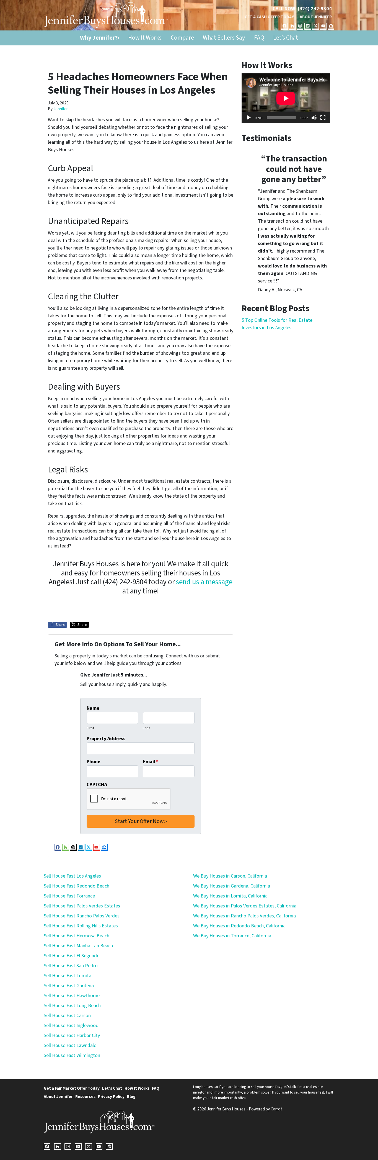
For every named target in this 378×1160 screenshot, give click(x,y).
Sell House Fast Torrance (69, 895)
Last (146, 728)
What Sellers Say (224, 38)
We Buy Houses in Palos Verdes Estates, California (244, 905)
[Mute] (314, 117)
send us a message (204, 582)
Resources (85, 1097)
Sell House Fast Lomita (67, 975)
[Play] (249, 117)
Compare (182, 38)
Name (93, 708)
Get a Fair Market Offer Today (72, 1088)
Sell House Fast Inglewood (71, 1025)
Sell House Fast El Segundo (72, 955)
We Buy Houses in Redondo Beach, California (239, 925)
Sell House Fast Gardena (69, 985)
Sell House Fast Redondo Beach (76, 886)
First (90, 728)
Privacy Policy (111, 1097)
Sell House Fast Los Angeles (72, 876)
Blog (131, 1097)
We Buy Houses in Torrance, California (232, 935)
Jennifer (60, 109)
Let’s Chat (285, 38)
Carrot (276, 1109)
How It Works (145, 38)
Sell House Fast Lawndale (70, 1045)
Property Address (106, 738)
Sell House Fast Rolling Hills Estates (81, 925)
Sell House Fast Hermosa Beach (76, 935)
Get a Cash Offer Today (269, 17)
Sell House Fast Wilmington (72, 1055)
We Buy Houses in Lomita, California (230, 895)
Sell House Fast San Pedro (71, 965)
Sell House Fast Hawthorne (72, 995)
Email (150, 761)
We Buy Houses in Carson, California (230, 876)
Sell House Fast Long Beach (72, 1005)
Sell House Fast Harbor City (72, 1035)
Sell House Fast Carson (67, 1015)
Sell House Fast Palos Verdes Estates (82, 905)
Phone (93, 761)
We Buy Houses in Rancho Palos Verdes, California (244, 915)
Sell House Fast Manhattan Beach (78, 945)
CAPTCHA (97, 784)
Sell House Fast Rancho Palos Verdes (82, 915)
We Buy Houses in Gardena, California (231, 886)
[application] (286, 98)
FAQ (259, 38)
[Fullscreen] (323, 117)
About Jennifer (316, 17)
